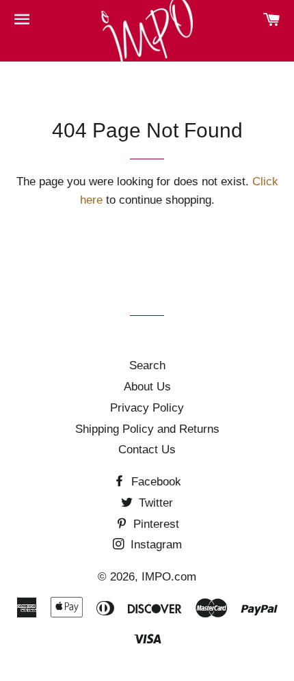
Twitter (154, 502)
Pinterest (154, 524)
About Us (147, 386)
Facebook (154, 481)
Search (147, 365)
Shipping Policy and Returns (147, 429)
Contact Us (147, 449)
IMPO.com (169, 576)
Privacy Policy (147, 407)
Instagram (154, 544)
